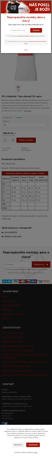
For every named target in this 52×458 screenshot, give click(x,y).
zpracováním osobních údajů (25, 36)
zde (36, 452)
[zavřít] (47, 4)
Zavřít (26, 50)
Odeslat (36, 30)
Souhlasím (33, 445)
